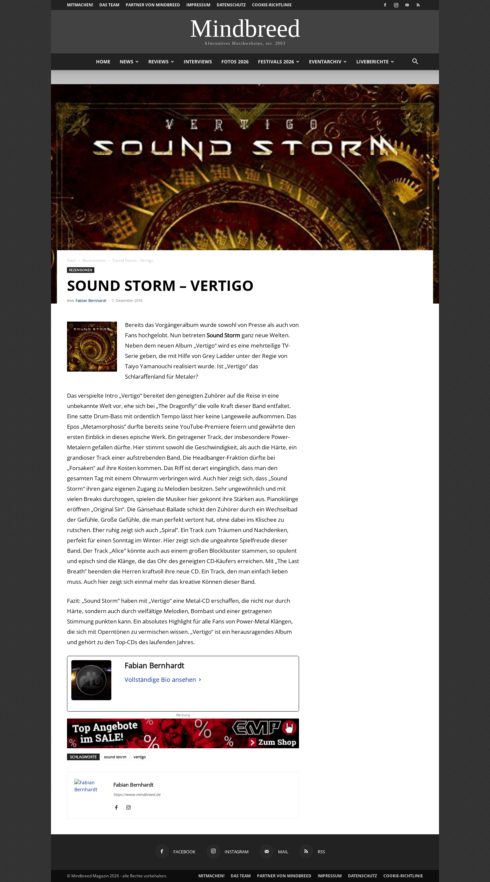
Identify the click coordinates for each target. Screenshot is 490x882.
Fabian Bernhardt (91, 300)
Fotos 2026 (235, 61)
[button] (415, 62)
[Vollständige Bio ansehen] (200, 680)
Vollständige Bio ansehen (160, 680)
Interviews (198, 61)
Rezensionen (94, 260)
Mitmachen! (80, 5)
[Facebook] (385, 5)
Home (103, 61)
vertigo (140, 756)
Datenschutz (231, 5)
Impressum (198, 5)
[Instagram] (396, 5)
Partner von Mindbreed (153, 5)
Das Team (109, 5)
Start (71, 260)
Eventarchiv (325, 61)
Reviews (158, 61)
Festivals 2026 (276, 61)
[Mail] (407, 5)
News (126, 61)
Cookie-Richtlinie (272, 5)
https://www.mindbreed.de (136, 794)
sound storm (115, 756)
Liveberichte (372, 61)
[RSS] (418, 5)
